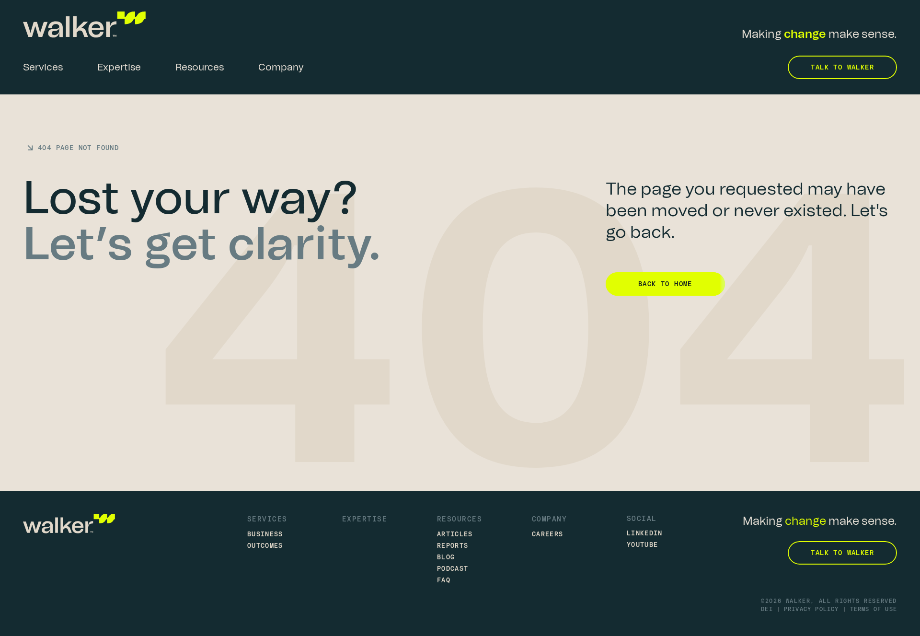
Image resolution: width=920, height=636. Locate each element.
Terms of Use (873, 609)
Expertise (364, 518)
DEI (767, 609)
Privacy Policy (811, 609)
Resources (459, 518)
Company (549, 518)
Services (267, 518)
